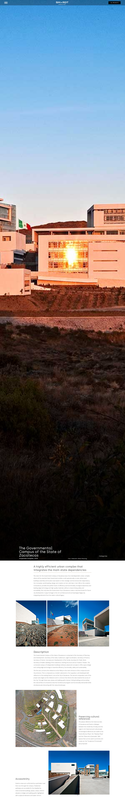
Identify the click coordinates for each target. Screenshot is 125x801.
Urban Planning (82, 558)
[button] (18, 2)
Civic (69, 558)
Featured (74, 558)
